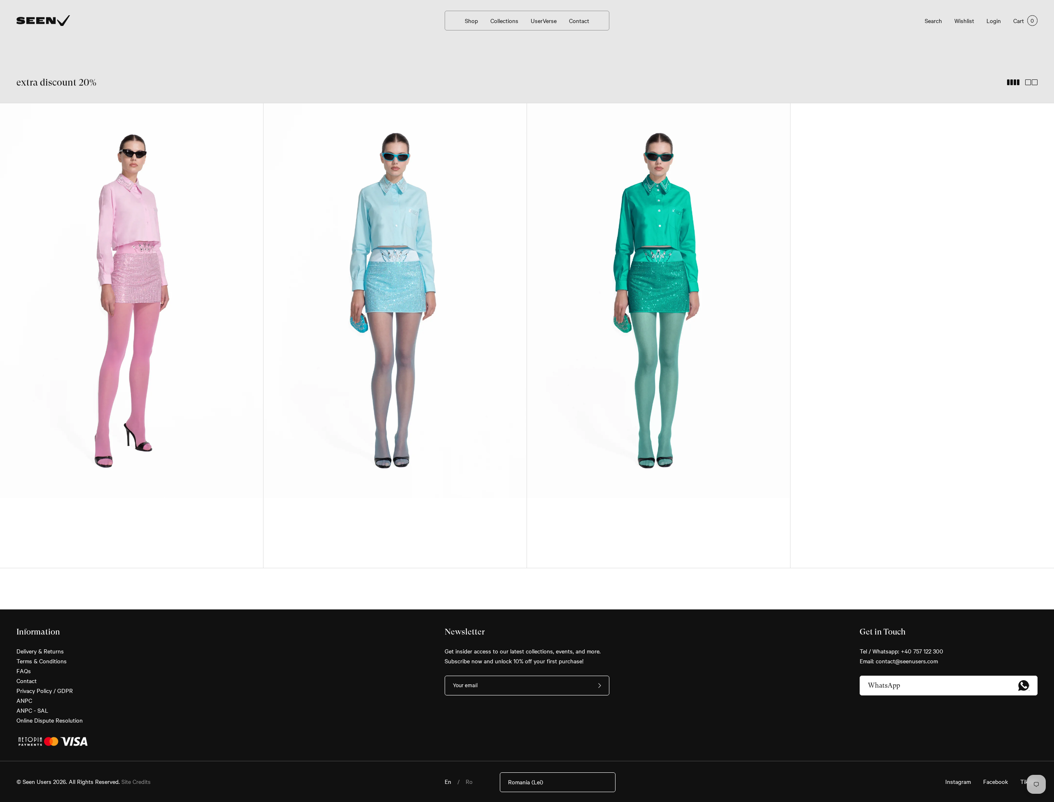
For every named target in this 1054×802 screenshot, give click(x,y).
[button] (19, 303)
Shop (471, 20)
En (448, 781)
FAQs (23, 671)
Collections (504, 20)
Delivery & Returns (40, 651)
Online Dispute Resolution (49, 720)
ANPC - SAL (32, 710)
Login (993, 20)
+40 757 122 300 (922, 651)
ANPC (24, 700)
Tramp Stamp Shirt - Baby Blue (325, 511)
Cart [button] (1023, 20)
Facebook (995, 781)
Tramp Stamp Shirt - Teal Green (589, 511)
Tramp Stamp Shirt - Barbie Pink (63, 511)
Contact (579, 20)
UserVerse (544, 20)
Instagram (958, 781)
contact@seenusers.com (907, 661)
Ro (469, 781)
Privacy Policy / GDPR (44, 690)
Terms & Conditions (41, 661)
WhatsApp (884, 685)
